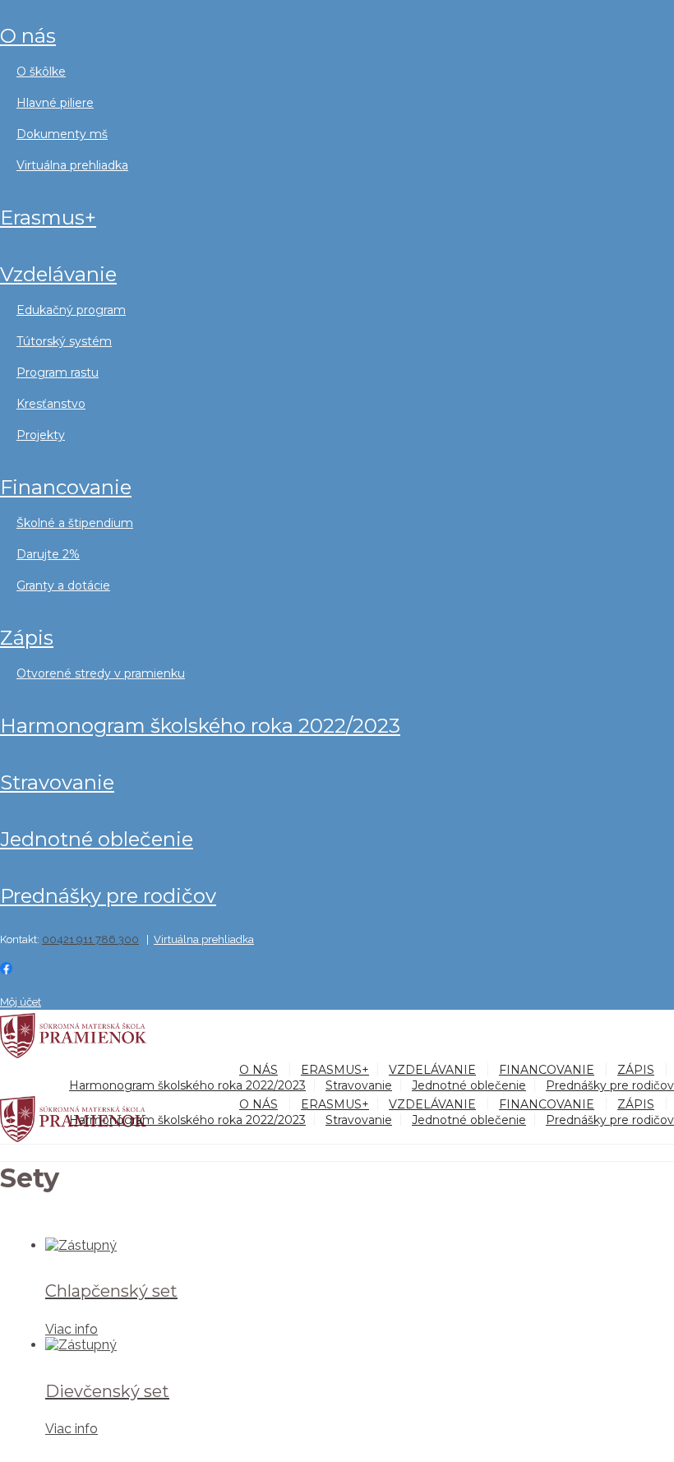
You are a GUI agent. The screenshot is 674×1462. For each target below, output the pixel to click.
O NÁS (28, 36)
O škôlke (41, 71)
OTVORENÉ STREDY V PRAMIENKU (100, 673)
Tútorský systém (64, 341)
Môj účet (20, 1002)
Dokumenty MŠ (62, 134)
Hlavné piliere (55, 102)
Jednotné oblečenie (96, 839)
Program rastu (57, 372)
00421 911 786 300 (90, 939)
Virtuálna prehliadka (72, 165)
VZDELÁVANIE (58, 274)
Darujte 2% (48, 554)
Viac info (71, 1329)
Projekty (40, 435)
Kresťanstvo (50, 403)
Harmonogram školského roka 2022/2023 (200, 726)
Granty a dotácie (63, 585)
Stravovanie (57, 782)
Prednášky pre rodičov (108, 896)
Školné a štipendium (74, 523)
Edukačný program (71, 310)
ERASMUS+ (48, 217)
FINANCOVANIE (66, 487)
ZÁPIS (26, 638)
